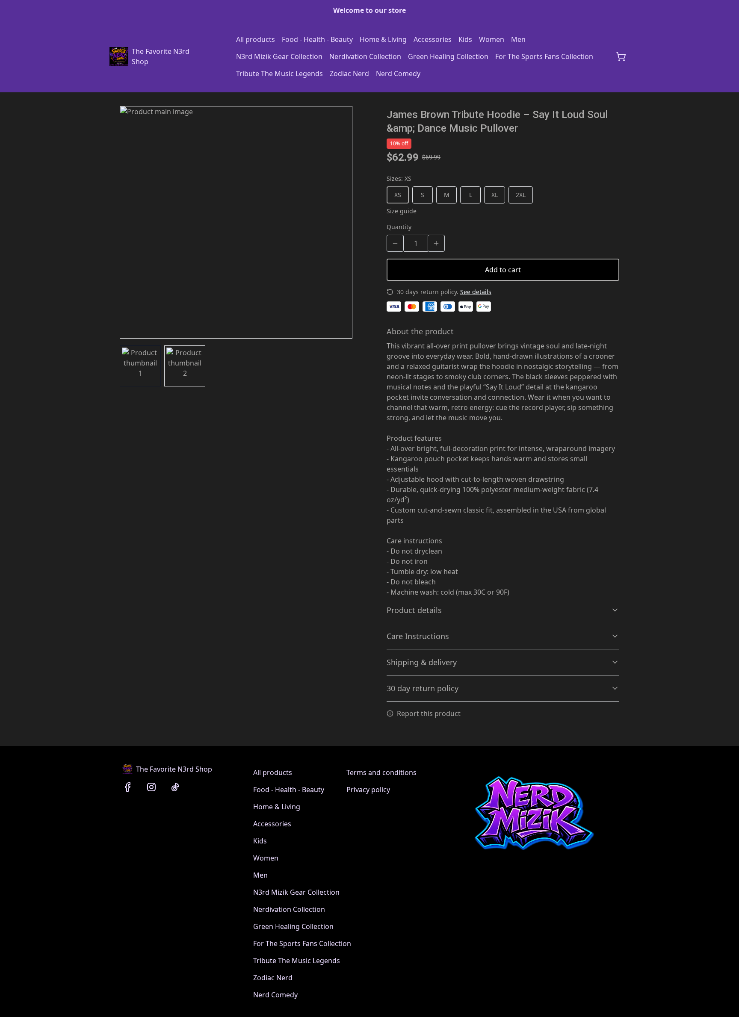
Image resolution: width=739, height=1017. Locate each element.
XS (397, 195)
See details (475, 292)
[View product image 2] (184, 365)
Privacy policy (368, 789)
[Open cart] (621, 56)
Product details (414, 610)
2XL (521, 195)
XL (494, 195)
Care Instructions (418, 636)
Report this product (429, 713)
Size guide (402, 211)
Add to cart (503, 269)
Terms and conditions (381, 772)
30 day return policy (422, 688)
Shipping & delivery (422, 662)
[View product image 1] (140, 365)
